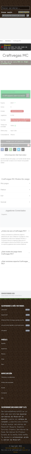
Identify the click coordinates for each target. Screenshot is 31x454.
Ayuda (3, 387)
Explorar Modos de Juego (14, 15)
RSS (2, 398)
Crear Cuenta (24, 12)
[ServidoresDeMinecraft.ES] (15, 2)
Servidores (8, 41)
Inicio (1, 41)
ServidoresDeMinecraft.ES (15, 448)
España (3, 343)
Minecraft (25, 450)
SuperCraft (4, 315)
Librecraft (4, 309)
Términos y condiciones (8, 377)
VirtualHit (4, 330)
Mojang (15, 452)
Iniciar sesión (6, 12)
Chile (2, 359)
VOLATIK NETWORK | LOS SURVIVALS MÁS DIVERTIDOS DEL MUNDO (13, 325)
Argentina (4, 348)
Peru (2, 364)
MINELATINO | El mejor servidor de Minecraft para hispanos (13, 320)
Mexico (3, 354)
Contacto (4, 393)
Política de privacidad (7, 382)
